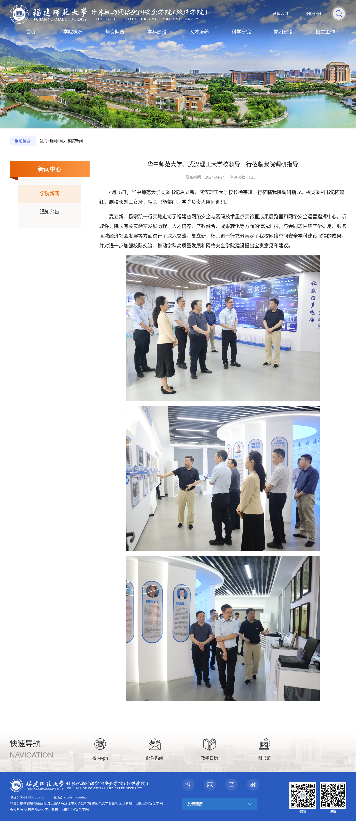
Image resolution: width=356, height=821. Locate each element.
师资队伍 (114, 32)
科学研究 (241, 32)
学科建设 (157, 32)
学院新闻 (75, 141)
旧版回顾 (314, 14)
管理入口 (280, 14)
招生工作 (325, 32)
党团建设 (283, 32)
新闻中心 (57, 141)
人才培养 (199, 32)
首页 (31, 32)
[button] (338, 13)
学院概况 (73, 32)
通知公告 (49, 211)
